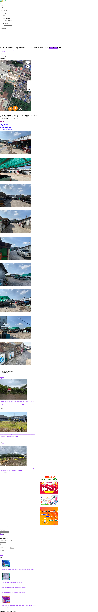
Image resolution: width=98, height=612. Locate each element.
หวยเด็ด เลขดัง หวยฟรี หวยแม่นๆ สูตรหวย (8, 30)
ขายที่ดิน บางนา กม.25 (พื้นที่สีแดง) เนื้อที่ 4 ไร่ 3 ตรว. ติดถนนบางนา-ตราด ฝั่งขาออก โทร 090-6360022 (17, 434)
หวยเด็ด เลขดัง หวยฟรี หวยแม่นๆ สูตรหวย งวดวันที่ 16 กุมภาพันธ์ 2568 (12, 582)
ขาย (2, 7)
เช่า (2, 8)
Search (1, 555)
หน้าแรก (3, 5)
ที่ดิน (4, 15)
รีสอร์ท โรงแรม (6, 23)
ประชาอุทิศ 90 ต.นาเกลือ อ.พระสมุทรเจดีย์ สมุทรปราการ (9, 470)
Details (23, 404)
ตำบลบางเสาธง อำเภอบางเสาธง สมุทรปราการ (7, 436)
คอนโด (5, 13)
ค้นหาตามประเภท (4, 10)
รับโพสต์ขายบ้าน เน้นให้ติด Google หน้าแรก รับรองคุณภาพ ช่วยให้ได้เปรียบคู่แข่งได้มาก (14, 587)
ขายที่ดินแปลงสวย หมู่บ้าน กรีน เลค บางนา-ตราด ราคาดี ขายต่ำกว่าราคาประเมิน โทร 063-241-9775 (17, 401)
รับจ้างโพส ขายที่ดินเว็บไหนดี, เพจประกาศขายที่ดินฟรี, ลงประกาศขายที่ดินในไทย (13, 592)
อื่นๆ (4, 26)
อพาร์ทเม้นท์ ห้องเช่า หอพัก (8, 20)
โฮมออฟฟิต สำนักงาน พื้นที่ (8, 25)
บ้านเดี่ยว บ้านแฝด (6, 12)
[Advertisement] (49, 39)
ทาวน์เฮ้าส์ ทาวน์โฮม (7, 18)
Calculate (1, 534)
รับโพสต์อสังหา (4, 28)
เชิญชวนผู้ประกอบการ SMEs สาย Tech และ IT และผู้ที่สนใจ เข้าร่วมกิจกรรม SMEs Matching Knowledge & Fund (18, 569)
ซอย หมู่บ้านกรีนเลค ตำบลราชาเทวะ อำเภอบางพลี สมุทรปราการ (10, 404)
